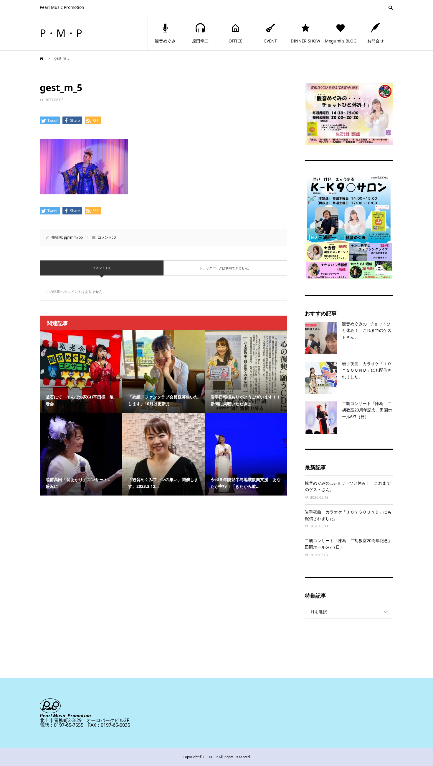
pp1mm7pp (73, 237)
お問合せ (375, 41)
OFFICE (235, 41)
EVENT (270, 41)
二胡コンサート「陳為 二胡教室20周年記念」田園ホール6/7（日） (367, 410)
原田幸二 (200, 41)
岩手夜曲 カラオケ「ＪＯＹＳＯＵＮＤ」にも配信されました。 (366, 370)
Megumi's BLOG (340, 41)
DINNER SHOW (305, 41)
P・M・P (61, 33)
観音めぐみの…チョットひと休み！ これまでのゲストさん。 (366, 330)
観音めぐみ (165, 41)
